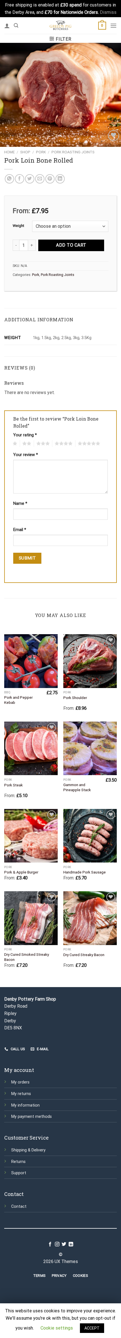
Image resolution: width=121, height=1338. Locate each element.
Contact (18, 1206)
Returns (18, 1161)
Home (9, 152)
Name (20, 503)
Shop (25, 152)
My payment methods (31, 1116)
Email (19, 529)
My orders (20, 1082)
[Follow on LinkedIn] (71, 1244)
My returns (21, 1093)
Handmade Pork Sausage (84, 872)
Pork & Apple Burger (21, 872)
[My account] (7, 25)
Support (18, 1173)
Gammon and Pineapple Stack (77, 787)
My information (25, 1105)
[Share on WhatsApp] (9, 178)
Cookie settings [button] (57, 1328)
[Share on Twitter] (29, 178)
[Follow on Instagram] (57, 1244)
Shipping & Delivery (28, 1150)
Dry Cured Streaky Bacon (83, 954)
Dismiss (108, 12)
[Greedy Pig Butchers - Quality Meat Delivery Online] (60, 25)
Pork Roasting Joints (73, 152)
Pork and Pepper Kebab (18, 700)
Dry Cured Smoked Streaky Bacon (26, 957)
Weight (18, 226)
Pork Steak (13, 785)
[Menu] (113, 25)
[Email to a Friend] (39, 178)
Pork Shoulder (75, 697)
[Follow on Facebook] (50, 1244)
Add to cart (71, 245)
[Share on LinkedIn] (60, 178)
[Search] (16, 25)
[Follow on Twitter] (64, 1244)
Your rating (25, 435)
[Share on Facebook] (19, 178)
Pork (41, 152)
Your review (25, 454)
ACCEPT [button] (92, 1328)
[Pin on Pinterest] (50, 178)
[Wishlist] (113, 135)
